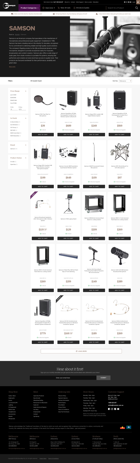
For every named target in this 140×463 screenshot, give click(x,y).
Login (133, 2)
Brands (10, 416)
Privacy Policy (62, 407)
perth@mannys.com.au (119, 448)
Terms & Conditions (63, 409)
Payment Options (63, 398)
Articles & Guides (82, 8)
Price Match (61, 405)
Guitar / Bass (12, 395)
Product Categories (29, 8)
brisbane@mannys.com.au (99, 448)
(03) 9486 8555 (13, 445)
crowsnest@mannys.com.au (79, 448)
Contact (73, 2)
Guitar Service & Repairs (39, 407)
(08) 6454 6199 (117, 445)
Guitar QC (36, 405)
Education (95, 2)
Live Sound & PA (13, 402)
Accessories (12, 414)
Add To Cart (43, 134)
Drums (10, 400)
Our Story (35, 409)
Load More (82, 351)
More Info (12, 66)
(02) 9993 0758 (55, 445)
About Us (67, 2)
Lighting (11, 405)
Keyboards (12, 398)
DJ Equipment (12, 407)
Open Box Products (38, 395)
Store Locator (88, 2)
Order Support (80, 2)
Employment (36, 412)
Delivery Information (63, 400)
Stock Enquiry (62, 402)
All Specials (12, 418)
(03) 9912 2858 (34, 445)
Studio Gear (12, 409)
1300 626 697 (59, 2)
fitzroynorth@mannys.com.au (17, 448)
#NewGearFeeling (38, 400)
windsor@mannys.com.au (37, 448)
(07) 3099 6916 (96, 445)
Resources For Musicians (40, 402)
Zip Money (36, 416)
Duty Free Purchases (63, 412)
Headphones (12, 412)
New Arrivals (65, 8)
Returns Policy (62, 395)
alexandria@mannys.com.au (58, 448)
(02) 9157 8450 (76, 445)
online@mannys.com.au (115, 405)
